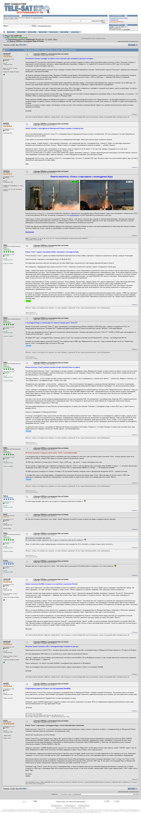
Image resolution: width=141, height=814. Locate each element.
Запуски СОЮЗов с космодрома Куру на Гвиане (26, 41)
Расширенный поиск (44, 26)
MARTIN (6, 123)
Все (17, 45)
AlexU (5, 514)
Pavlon (5, 496)
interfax (27, 776)
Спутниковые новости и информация (21, 39)
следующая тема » (133, 41)
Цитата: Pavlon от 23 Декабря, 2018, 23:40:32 (37, 537)
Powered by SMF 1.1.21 (62, 801)
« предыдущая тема (123, 41)
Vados (55, 39)
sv (45, 39)
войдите (28, 17)
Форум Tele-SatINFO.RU (13, 36)
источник (28, 111)
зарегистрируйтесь (38, 17)
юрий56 (6, 683)
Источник (28, 629)
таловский (7, 53)
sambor (49, 39)
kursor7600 (127, 29)
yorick (5, 720)
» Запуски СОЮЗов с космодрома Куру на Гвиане (50, 54)
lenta (27, 164)
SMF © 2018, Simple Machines (77, 801)
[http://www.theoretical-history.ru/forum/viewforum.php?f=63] (4, 75)
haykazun (6, 171)
